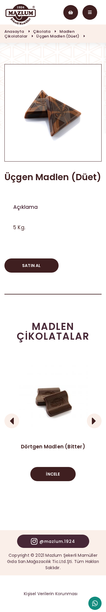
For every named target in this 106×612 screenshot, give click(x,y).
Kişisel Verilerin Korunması (50, 594)
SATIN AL (31, 265)
